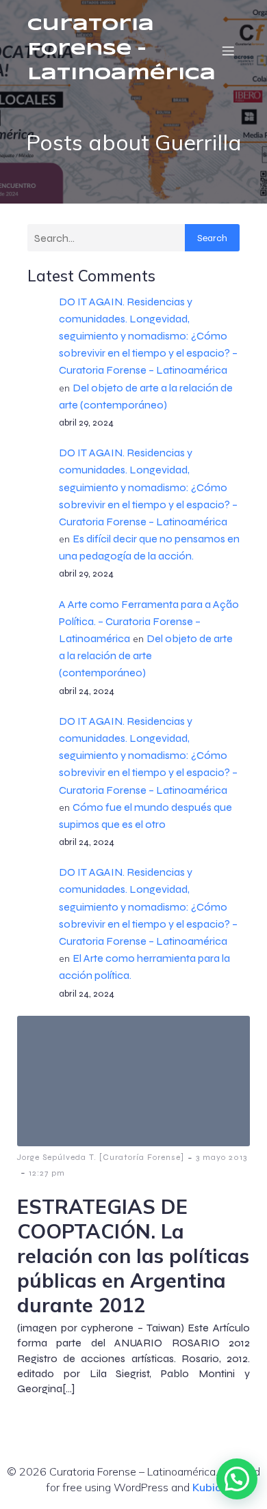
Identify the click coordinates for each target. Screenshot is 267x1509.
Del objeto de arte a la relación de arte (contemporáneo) (146, 655)
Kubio (207, 1487)
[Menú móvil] (228, 50)
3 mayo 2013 (221, 1157)
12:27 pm (47, 1173)
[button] (236, 1478)
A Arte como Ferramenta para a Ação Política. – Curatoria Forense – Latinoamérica (149, 621)
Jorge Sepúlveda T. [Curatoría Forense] (100, 1157)
